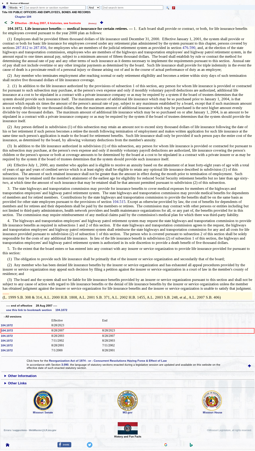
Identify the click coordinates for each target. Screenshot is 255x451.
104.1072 (7, 325)
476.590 (188, 48)
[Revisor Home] (8, 445)
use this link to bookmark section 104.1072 (36, 310)
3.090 (65, 364)
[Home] (4, 7)
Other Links (17, 383)
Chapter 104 (23, 16)
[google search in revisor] (165, 445)
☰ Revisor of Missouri (16, 3)
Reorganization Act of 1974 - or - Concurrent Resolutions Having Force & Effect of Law (108, 360)
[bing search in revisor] (191, 445)
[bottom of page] (101, 23)
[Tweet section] (89, 446)
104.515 (119, 202)
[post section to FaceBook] (64, 446)
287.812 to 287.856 (31, 48)
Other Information (22, 376)
